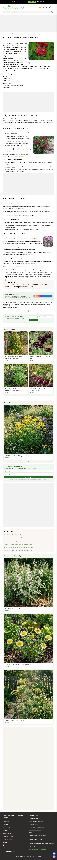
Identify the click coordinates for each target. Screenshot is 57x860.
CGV (30, 833)
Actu (4, 848)
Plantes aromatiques (18, 34)
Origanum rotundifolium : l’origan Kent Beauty (18, 550)
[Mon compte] (46, 7)
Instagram (39, 296)
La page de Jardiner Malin (10, 307)
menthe (11, 120)
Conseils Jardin (7, 833)
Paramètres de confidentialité (37, 835)
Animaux (5, 842)
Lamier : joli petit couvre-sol (12, 535)
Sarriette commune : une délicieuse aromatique (18, 547)
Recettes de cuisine (8, 839)
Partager (29, 63)
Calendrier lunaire (8, 836)
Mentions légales (33, 824)
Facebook (48, 296)
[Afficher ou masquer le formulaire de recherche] (36, 7)
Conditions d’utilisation (35, 830)
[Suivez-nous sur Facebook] (54, 853)
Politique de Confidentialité (36, 827)
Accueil (4, 34)
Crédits (39, 856)
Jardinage (9, 34)
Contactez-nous (33, 815)
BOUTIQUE (5, 831)
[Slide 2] (28, 461)
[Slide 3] (29, 461)
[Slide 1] (27, 461)
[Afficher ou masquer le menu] (53, 7)
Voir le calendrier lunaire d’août (38, 849)
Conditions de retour (34, 818)
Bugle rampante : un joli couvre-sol (14, 541)
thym (4, 120)
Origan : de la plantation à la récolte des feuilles (18, 544)
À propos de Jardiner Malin (36, 821)
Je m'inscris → (33, 319)
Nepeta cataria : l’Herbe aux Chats (14, 538)
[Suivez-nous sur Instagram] (54, 856)
